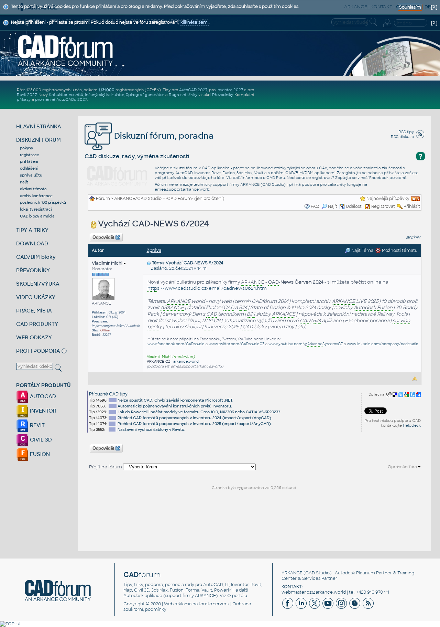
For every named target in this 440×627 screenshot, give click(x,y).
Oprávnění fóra (403, 466)
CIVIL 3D (40, 439)
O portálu (237, 595)
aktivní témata (33, 189)
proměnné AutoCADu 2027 (61, 99)
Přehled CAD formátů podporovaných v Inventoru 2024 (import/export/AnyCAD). (195, 417)
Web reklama (177, 604)
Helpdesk (412, 425)
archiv (413, 237)
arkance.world (186, 361)
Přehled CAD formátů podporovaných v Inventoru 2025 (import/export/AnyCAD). (195, 423)
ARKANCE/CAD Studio (138, 198)
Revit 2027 (27, 94)
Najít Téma (361, 250)
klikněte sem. (194, 22)
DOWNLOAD (32, 243)
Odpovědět (103, 237)
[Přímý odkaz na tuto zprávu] (149, 263)
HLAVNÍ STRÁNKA (38, 126)
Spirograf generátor (145, 94)
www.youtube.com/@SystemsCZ (305, 344)
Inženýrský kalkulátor (104, 94)
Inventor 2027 (230, 89)
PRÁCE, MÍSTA (34, 310)
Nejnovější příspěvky (387, 198)
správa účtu (31, 175)
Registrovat (383, 206)
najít (24, 182)
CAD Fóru (275, 177)
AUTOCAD (42, 396)
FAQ (315, 206)
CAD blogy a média (37, 216)
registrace (29, 154)
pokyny (26, 148)
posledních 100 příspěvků (43, 202)
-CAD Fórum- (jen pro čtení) (195, 198)
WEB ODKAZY (34, 337)
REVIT (37, 425)
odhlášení (29, 168)
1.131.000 (106, 89)
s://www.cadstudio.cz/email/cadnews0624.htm (207, 288)
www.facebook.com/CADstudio (176, 344)
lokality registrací (36, 209)
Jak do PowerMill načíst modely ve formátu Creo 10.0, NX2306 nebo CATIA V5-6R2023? (199, 412)
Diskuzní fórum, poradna (163, 135)
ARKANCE (292, 573)
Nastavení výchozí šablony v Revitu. (151, 429)
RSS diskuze (402, 136)
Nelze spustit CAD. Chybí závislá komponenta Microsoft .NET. (175, 400)
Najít (332, 206)
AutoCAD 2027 (193, 89)
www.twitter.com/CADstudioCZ (236, 344)
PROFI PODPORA (38, 351)
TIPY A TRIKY (32, 230)
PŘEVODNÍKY (33, 270)
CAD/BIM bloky (36, 257)
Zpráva (154, 250)
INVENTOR (42, 410)
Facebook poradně (387, 177)
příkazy (24, 99)
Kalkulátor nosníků (66, 94)
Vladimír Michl (107, 263)
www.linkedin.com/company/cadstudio (382, 344)
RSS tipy (406, 131)
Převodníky (222, 94)
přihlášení (29, 161)
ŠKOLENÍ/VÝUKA (37, 283)
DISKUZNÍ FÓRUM (38, 140)
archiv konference (36, 195)
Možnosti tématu (399, 250)
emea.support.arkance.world (182, 189)
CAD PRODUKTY (37, 324)
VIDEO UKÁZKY (35, 297)
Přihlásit (412, 206)
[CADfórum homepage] (65, 50)
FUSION (39, 454)
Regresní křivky (183, 94)
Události (354, 206)
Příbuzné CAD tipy (108, 394)
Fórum (103, 198)
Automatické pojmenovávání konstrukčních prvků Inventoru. (175, 406)
